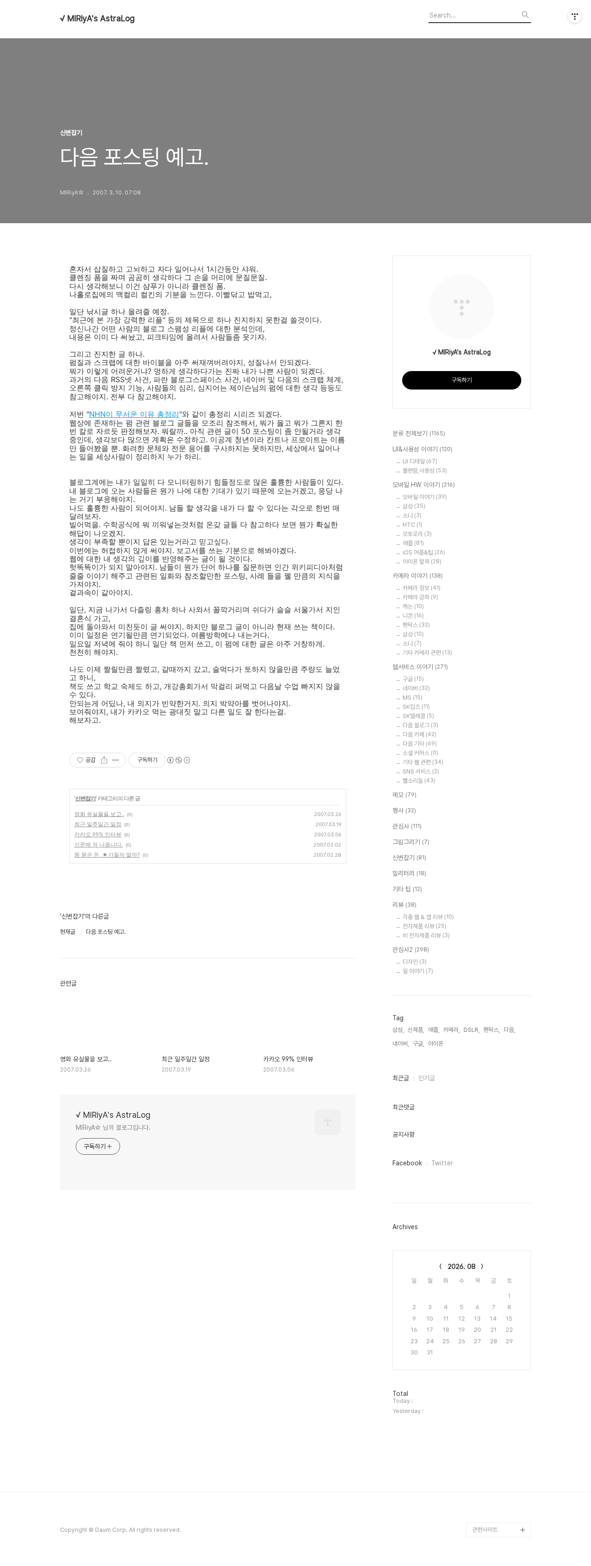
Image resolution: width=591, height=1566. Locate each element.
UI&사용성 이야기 (422, 449)
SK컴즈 (416, 706)
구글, (418, 1043)
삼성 (414, 506)
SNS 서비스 (421, 771)
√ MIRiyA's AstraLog (97, 18)
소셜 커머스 (420, 752)
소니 (412, 515)
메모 (404, 794)
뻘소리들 (419, 780)
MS (412, 697)
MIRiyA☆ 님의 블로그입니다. (113, 1127)
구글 (413, 679)
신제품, (416, 1029)
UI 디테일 (420, 461)
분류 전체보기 (418, 433)
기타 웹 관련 (423, 762)
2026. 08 (462, 1266)
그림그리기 (410, 842)
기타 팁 (407, 889)
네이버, (400, 1043)
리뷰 (404, 904)
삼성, (398, 1029)
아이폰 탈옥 (422, 561)
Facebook (407, 1163)
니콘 (413, 615)
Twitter (442, 1163)
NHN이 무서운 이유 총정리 (134, 414)
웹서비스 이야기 (420, 666)
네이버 (416, 688)
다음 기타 (420, 743)
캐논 (413, 606)
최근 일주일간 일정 (97, 824)
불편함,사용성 (425, 470)
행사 (404, 810)
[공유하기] (104, 760)
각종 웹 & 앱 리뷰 (428, 917)
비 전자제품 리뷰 (426, 935)
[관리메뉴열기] (575, 16)
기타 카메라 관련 (427, 652)
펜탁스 (416, 625)
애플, (434, 1029)
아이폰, (436, 1043)
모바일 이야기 (425, 497)
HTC (412, 524)
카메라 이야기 (417, 575)
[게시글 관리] (115, 760)
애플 (413, 543)
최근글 (400, 1078)
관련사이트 (485, 1529)
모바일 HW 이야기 (423, 484)
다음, (509, 1029)
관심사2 (410, 949)
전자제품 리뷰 (424, 926)
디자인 (415, 961)
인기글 (426, 1078)
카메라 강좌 (420, 597)
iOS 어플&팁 (424, 552)
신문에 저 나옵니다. (98, 844)
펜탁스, (491, 1029)
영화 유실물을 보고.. (99, 813)
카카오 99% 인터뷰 (97, 834)
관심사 (407, 826)
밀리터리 (409, 873)
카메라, (451, 1029)
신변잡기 (85, 798)
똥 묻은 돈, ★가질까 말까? (107, 854)
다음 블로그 (420, 725)
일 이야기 (418, 971)
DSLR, (472, 1029)
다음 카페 (419, 734)
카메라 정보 (421, 588)
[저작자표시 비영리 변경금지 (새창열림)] (178, 760)
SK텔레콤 (418, 716)
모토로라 (417, 533)
